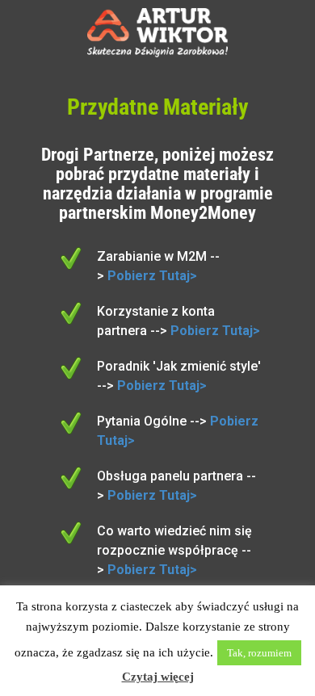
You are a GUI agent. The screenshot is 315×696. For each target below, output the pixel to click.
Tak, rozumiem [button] (259, 653)
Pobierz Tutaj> (152, 275)
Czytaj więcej (158, 676)
